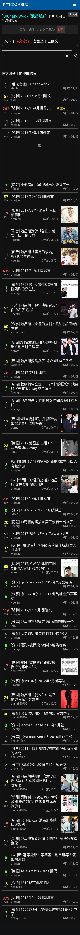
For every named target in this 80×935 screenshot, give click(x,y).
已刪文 (53, 41)
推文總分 (22, 41)
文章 (7, 41)
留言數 (38, 41)
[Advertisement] (40, 163)
